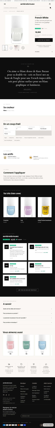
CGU (30, 422)
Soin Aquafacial (35, 393)
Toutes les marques (22, 401)
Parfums (22, 386)
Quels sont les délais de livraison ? (12, 309)
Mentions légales (24, 422)
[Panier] (49, 3)
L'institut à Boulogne (34, 387)
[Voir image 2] (11, 47)
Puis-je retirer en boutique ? (10, 322)
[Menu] (5, 4)
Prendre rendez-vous (36, 400)
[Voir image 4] (23, 47)
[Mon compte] (46, 4)
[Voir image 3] (17, 47)
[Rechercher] (50, 8)
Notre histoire (47, 389)
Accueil (5, 11)
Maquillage (22, 391)
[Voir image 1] (5, 47)
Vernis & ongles (24, 394)
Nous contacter (47, 386)
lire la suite (27, 89)
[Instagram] (3, 395)
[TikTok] (6, 395)
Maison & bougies (24, 389)
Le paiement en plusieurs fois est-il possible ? (14, 318)
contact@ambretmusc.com (9, 403)
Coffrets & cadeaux (22, 397)
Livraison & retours (46, 392)
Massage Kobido (36, 390)
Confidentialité (47, 399)
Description (37, 51)
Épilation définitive (34, 396)
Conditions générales (46, 396)
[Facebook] (9, 395)
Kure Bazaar (12, 11)
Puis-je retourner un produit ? (10, 313)
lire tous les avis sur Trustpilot (27, 290)
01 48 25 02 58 (6, 401)
